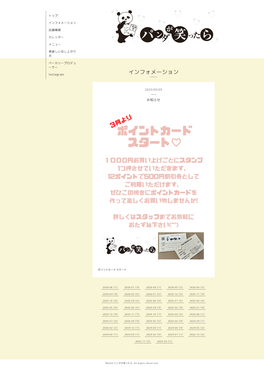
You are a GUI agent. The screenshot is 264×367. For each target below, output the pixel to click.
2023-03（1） (132, 334)
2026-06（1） (154, 287)
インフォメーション (62, 23)
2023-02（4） (154, 334)
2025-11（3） (198, 294)
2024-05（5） (154, 320)
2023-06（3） (176, 327)
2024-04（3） (176, 320)
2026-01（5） (154, 294)
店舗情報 (55, 30)
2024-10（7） (154, 314)
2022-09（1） (165, 341)
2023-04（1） (111, 334)
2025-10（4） (111, 300)
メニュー (55, 44)
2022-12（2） (198, 334)
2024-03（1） (198, 320)
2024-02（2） (111, 327)
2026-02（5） (132, 294)
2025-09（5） (132, 300)
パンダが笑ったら (123, 363)
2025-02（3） (176, 307)
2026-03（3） (111, 294)
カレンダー (56, 37)
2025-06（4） (198, 300)
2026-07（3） (132, 287)
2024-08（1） (198, 314)
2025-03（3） (154, 307)
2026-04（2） (198, 287)
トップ (53, 16)
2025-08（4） (154, 300)
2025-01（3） (198, 307)
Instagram (56, 74)
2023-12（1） (132, 327)
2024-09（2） (176, 314)
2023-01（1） (176, 334)
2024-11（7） (132, 314)
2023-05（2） (198, 327)
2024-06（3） (132, 320)
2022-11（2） (143, 341)
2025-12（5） (176, 294)
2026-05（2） (176, 287)
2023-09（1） (154, 327)
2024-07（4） (111, 320)
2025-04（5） (132, 307)
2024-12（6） (111, 314)
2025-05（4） (111, 307)
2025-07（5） (176, 300)
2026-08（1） (111, 287)
